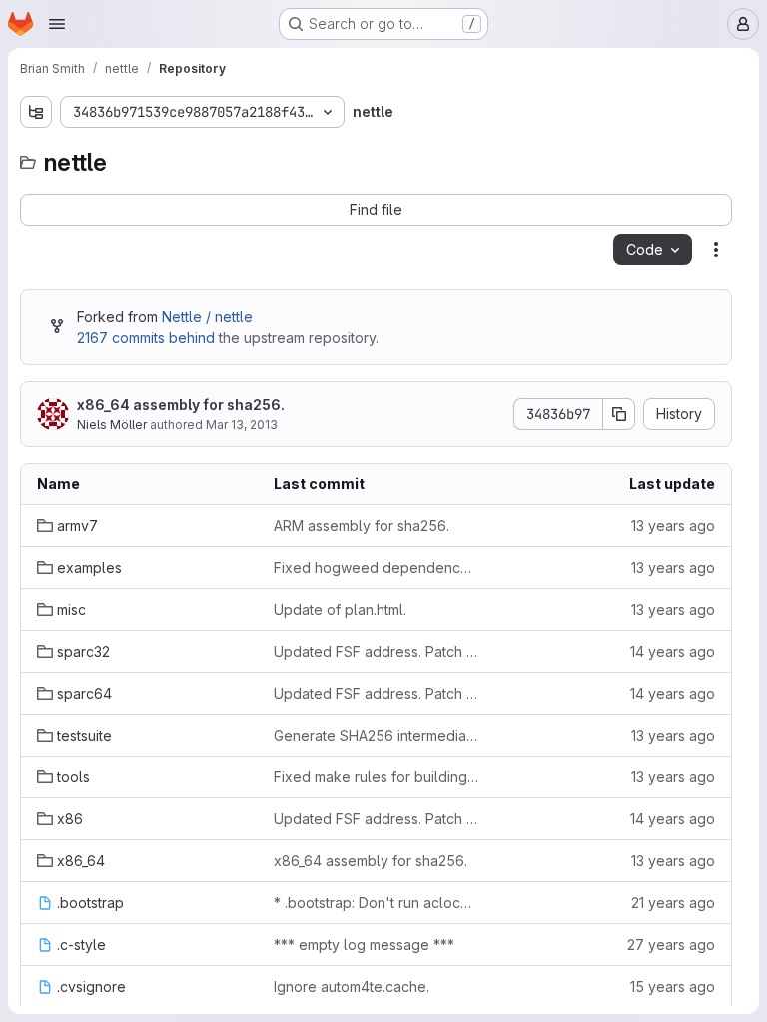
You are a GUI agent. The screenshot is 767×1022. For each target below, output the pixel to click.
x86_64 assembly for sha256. (181, 404)
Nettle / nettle (207, 316)
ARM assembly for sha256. (361, 525)
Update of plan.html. (340, 609)
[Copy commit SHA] (619, 414)
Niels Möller (112, 424)
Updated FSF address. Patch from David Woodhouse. (376, 651)
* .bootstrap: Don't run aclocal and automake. (376, 902)
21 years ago (673, 902)
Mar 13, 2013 (242, 424)
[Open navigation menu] (57, 24)
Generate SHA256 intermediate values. (376, 735)
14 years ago (672, 651)
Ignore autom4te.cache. (351, 986)
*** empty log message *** (364, 944)
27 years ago (671, 944)
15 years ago (672, 986)
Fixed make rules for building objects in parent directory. (376, 776)
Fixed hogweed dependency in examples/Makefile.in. (376, 567)
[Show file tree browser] (36, 112)
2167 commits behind (146, 337)
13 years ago (673, 525)
